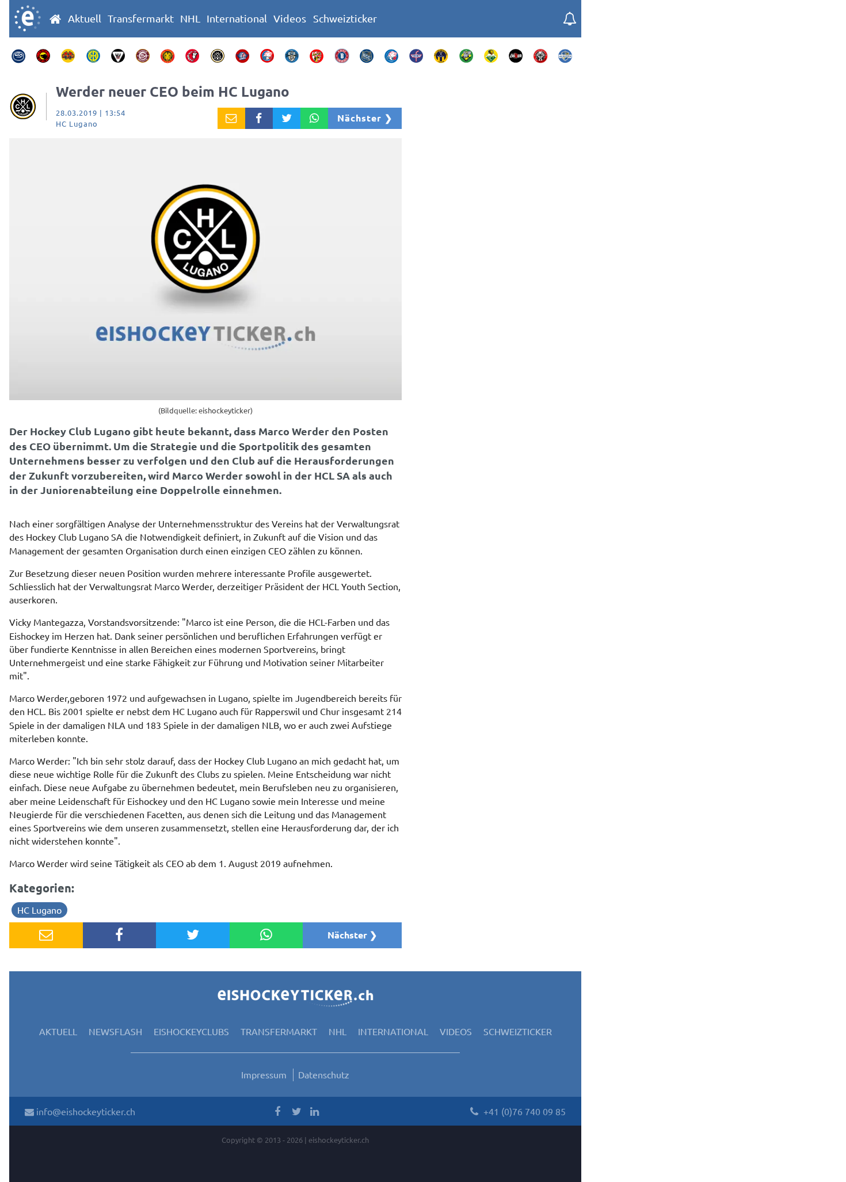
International (237, 18)
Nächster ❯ (364, 118)
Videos (289, 18)
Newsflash (115, 1031)
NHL (190, 18)
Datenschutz (323, 1074)
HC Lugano (39, 909)
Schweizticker (345, 18)
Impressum (264, 1074)
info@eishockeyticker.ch (84, 1111)
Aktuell (84, 18)
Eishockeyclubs (191, 1031)
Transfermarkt (141, 18)
